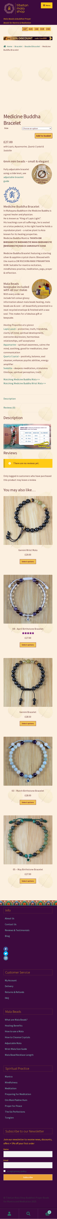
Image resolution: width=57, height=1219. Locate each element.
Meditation (10, 1088)
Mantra (8, 1076)
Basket (44, 1211)
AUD (31, 29)
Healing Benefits (13, 1025)
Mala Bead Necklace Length (19, 1054)
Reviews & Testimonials (17, 930)
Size (6, 128)
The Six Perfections (15, 1111)
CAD (36, 29)
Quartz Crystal (11, 356)
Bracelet (18, 46)
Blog (7, 935)
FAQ (7, 997)
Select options (28, 561)
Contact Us (10, 924)
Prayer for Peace (13, 1105)
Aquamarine (9, 344)
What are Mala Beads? (16, 1019)
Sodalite (7, 368)
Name (6, 1149)
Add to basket (43, 135)
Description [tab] (9, 398)
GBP (25, 29)
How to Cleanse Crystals (17, 1037)
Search (28, 1214)
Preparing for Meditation (18, 1094)
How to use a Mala (14, 1031)
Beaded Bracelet (32, 46)
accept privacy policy (16, 1171)
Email (5, 1160)
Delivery (9, 986)
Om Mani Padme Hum (16, 1099)
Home (9, 46)
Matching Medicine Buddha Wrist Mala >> (24, 383)
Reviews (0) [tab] (9, 407)
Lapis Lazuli (9, 328)
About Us (9, 918)
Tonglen (9, 1117)
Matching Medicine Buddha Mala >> (21, 379)
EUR (42, 29)
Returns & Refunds (14, 992)
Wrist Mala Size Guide (16, 1048)
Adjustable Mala (13, 1043)
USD (48, 29)
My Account (11, 980)
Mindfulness (11, 1082)
